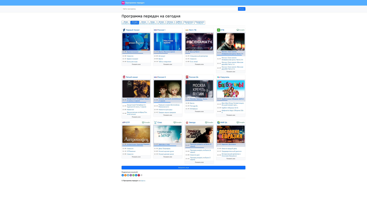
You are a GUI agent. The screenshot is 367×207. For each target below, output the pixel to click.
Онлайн (242, 30)
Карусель (224, 77)
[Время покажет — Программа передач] (136, 41)
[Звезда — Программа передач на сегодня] (187, 122)
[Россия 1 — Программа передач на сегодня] (155, 30)
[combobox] (180, 9)
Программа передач (134, 3)
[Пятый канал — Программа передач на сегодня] (123, 77)
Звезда (192, 122)
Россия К (161, 77)
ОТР (128, 122)
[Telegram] (128, 175)
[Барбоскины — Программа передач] (231, 89)
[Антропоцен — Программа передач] (136, 134)
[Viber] (131, 175)
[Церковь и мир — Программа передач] (167, 134)
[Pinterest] (139, 175)
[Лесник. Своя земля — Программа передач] (231, 41)
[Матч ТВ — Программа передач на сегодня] (187, 30)
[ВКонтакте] (123, 175)
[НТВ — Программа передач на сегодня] (218, 30)
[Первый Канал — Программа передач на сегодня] (123, 30)
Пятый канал (132, 77)
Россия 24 (193, 77)
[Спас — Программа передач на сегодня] (155, 122)
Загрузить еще (183, 167)
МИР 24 (223, 122)
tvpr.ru (143, 180)
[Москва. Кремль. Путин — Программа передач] (199, 89)
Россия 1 (161, 30)
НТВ (222, 30)
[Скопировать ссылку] (141, 175)
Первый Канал (132, 30)
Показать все (136, 64)
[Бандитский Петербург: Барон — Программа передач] (136, 89)
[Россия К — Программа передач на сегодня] (155, 77)
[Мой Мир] (136, 175)
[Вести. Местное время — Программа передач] (167, 41)
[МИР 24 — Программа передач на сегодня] (218, 122)
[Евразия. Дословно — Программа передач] (231, 134)
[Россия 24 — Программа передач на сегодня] (187, 77)
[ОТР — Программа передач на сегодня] (123, 122)
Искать (241, 9)
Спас (159, 122)
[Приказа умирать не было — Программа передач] (199, 134)
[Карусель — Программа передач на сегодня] (218, 77)
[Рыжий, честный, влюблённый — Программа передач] (167, 89)
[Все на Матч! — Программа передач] (199, 41)
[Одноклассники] (125, 175)
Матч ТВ (192, 30)
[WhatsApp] (133, 175)
